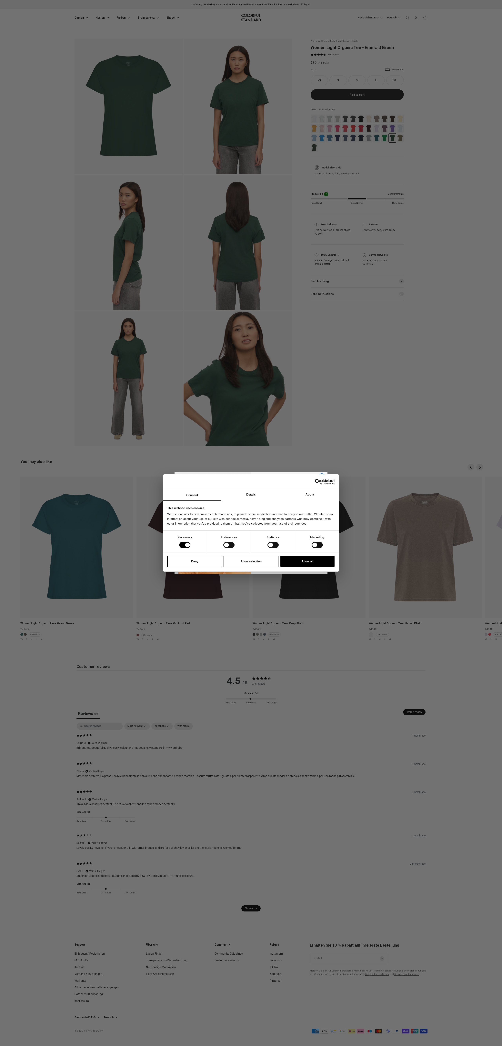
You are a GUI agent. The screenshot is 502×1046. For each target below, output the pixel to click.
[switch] (229, 545)
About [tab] (310, 494)
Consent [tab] (192, 495)
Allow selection (251, 561)
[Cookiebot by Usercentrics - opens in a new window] (318, 482)
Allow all (307, 561)
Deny (194, 561)
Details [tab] (251, 494)
